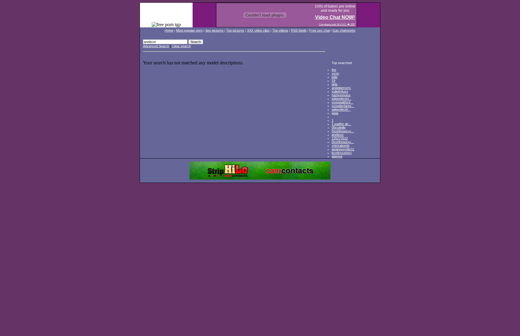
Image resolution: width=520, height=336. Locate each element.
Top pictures (235, 30)
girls (335, 84)
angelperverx (341, 88)
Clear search (181, 46)
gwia (335, 113)
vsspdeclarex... (343, 106)
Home (169, 30)
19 (333, 80)
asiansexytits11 (343, 149)
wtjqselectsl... (341, 98)
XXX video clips (258, 30)
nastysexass (341, 95)
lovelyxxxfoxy (342, 153)
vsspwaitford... (342, 102)
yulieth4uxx (340, 91)
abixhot (337, 156)
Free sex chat (319, 30)
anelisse (338, 135)
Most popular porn (189, 30)
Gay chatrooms (344, 30)
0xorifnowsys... (343, 131)
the (334, 70)
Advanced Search (156, 46)
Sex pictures (214, 30)
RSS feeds (299, 30)
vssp (335, 73)
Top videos (280, 30)
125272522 (340, 138)
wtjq (334, 77)
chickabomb (340, 145)
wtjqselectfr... (341, 109)
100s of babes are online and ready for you (335, 8)
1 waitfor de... (341, 124)
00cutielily (339, 127)
